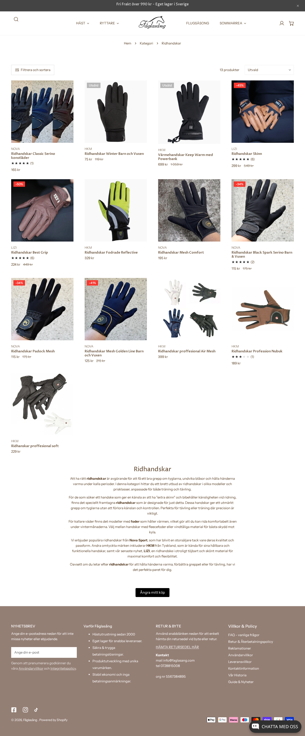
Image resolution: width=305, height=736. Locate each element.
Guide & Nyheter (241, 682)
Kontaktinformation (243, 668)
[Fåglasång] (152, 23)
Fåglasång (30, 720)
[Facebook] (14, 710)
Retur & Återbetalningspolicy (250, 641)
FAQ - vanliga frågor (243, 635)
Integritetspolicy (63, 668)
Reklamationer (239, 648)
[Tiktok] (37, 709)
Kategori (146, 43)
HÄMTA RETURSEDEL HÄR (177, 647)
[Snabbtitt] (65, 137)
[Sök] (16, 19)
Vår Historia (237, 675)
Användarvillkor (31, 668)
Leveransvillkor (240, 662)
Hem (127, 43)
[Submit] (71, 652)
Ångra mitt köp (152, 592)
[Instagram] (25, 710)
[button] (292, 23)
